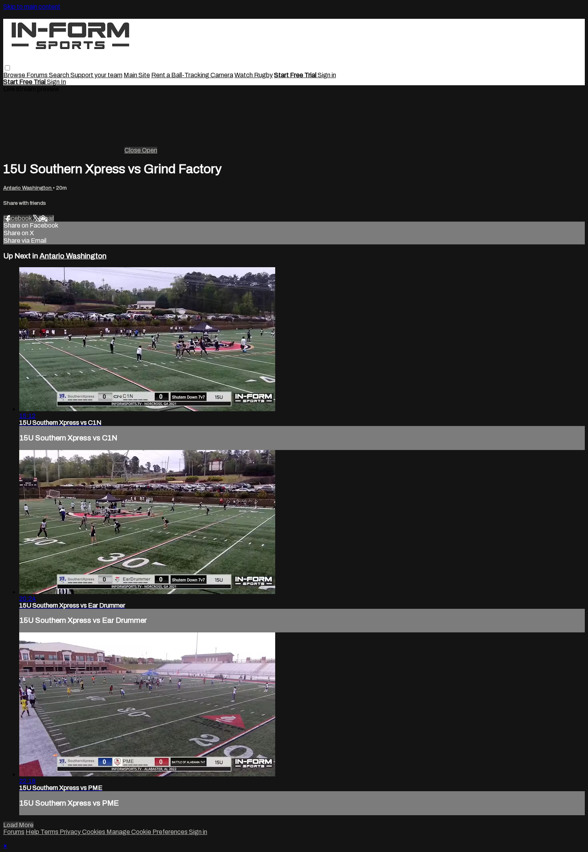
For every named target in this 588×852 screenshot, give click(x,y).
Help (33, 831)
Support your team (96, 75)
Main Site (137, 75)
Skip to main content (31, 6)
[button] (7, 67)
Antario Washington (28, 188)
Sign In (56, 81)
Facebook (18, 218)
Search (59, 75)
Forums (37, 75)
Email (46, 218)
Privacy (71, 831)
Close (133, 150)
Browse (14, 75)
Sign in (327, 75)
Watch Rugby (253, 75)
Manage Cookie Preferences (147, 831)
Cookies (94, 831)
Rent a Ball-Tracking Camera (192, 75)
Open (149, 150)
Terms (50, 831)
